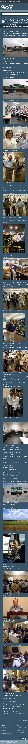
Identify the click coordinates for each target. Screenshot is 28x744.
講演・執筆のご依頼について (6, 733)
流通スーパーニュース (17, 1)
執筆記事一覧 (3, 730)
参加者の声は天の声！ (21, 730)
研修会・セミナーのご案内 (21, 727)
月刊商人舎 (10, 1)
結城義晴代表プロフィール (5, 727)
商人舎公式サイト (3, 1)
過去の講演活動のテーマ (5, 732)
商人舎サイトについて (23, 741)
